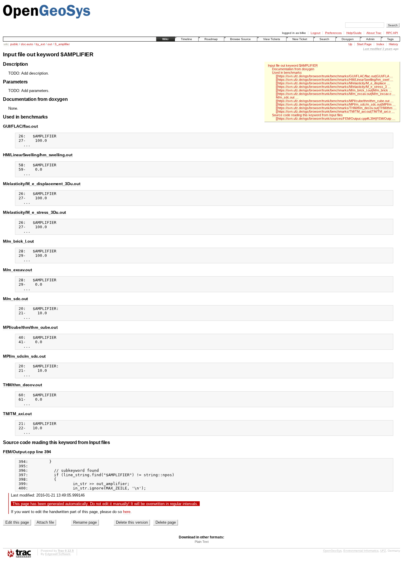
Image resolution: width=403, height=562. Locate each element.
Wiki (165, 39)
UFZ (383, 550)
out (49, 44)
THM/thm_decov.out (22, 384)
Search (324, 39)
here (126, 512)
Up (350, 44)
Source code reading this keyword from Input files (307, 115)
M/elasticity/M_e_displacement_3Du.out (42, 183)
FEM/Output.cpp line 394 (27, 451)
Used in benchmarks (287, 72)
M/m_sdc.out (15, 298)
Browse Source (240, 39)
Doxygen (348, 39)
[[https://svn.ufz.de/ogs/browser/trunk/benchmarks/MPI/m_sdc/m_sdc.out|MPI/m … (336, 104)
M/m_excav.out (17, 269)
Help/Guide (354, 32)
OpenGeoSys (332, 550)
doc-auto (27, 44)
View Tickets (271, 39)
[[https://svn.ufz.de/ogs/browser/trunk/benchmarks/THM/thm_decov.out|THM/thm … (336, 108)
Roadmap (211, 39)
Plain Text (202, 541)
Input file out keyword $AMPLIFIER (293, 65)
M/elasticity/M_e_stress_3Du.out (34, 212)
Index (380, 44)
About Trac (373, 32)
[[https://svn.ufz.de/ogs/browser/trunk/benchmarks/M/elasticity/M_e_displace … (333, 83)
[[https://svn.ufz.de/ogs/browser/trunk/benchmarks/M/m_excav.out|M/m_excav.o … (335, 94)
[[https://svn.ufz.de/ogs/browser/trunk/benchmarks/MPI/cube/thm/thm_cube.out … (335, 101)
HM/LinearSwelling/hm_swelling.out (38, 154)
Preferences (333, 32)
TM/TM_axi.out (17, 413)
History (393, 44)
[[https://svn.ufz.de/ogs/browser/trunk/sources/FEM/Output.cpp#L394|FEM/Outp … (335, 118)
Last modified (372, 48)
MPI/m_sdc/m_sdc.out (24, 356)
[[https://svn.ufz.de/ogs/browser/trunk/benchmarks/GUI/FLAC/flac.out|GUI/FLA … (334, 76)
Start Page (364, 44)
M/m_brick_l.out (18, 241)
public (14, 44)
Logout (315, 32)
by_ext (40, 44)
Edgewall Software (58, 554)
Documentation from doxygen (293, 69)
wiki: (6, 44)
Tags (390, 39)
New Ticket (299, 39)
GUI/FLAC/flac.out (20, 126)
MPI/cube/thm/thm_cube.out (30, 327)
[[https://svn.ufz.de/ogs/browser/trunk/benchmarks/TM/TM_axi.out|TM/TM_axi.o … (335, 111)
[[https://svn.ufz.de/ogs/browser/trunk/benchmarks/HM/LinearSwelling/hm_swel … (334, 79)
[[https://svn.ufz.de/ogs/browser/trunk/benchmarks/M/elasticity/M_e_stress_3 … (333, 86)
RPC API (392, 32)
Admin (370, 39)
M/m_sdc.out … (287, 97)
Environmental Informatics (361, 550)
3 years (387, 48)
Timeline (186, 39)
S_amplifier (62, 44)
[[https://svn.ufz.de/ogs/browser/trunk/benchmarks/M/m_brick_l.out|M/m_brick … (334, 90)
